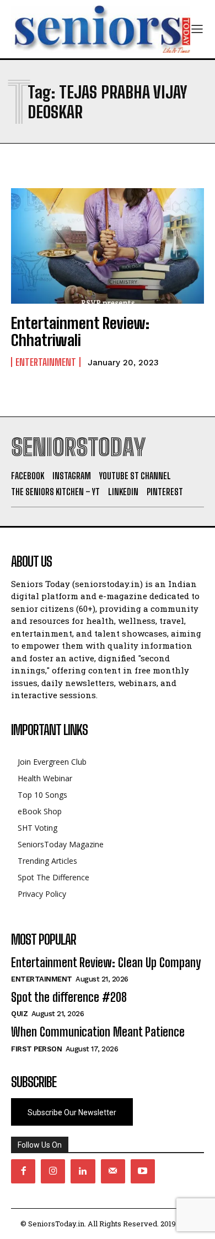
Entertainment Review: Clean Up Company (106, 962)
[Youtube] (143, 1171)
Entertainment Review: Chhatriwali (80, 331)
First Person (36, 1049)
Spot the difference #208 (69, 997)
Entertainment (45, 362)
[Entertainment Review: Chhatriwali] (107, 246)
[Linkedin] (83, 1171)
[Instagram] (53, 1171)
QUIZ (19, 1014)
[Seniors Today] (100, 29)
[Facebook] (23, 1171)
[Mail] (113, 1171)
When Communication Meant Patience (98, 1031)
